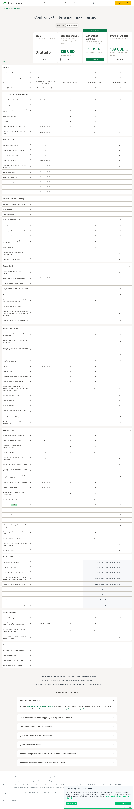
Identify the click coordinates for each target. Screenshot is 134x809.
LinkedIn (28, 777)
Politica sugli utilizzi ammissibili (81, 785)
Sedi (37, 781)
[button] (67, 67)
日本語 (45, 793)
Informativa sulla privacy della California (56, 785)
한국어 (39, 793)
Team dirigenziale (18, 781)
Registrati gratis (123, 3)
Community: (7, 777)
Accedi (111, 3)
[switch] (56, 24)
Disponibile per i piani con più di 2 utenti (107, 562)
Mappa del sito (60, 781)
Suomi (14, 793)
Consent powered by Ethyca (121, 807)
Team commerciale (102, 3)
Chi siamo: (6, 781)
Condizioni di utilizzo (19, 785)
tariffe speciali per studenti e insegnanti (39, 706)
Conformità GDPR (115, 785)
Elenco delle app (30, 781)
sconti (38, 709)
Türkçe (25, 793)
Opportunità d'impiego (48, 781)
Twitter (22, 777)
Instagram (36, 777)
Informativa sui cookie (47, 787)
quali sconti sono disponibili (75, 709)
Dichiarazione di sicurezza (100, 785)
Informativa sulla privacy (112, 796)
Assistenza (70, 781)
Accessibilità (34, 787)
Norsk (20, 793)
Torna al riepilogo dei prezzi (11, 8)
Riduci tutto (6, 62)
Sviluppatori (51, 777)
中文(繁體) (32, 793)
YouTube (43, 777)
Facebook (15, 777)
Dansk (57, 793)
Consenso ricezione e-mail (21, 787)
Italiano (62, 793)
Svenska (50, 793)
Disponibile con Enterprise (107, 600)
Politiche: (6, 785)
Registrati (45, 59)
